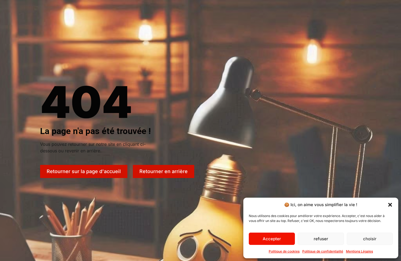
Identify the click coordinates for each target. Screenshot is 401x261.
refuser (321, 238)
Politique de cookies (284, 251)
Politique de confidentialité (322, 251)
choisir (369, 238)
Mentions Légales (359, 251)
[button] (390, 204)
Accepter (272, 238)
